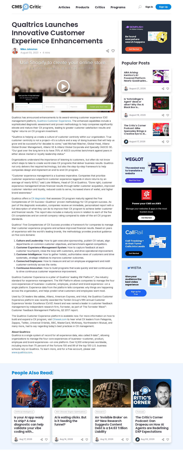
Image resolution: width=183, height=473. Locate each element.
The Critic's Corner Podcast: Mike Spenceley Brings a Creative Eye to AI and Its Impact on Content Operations (136, 132)
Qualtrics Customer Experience (54, 120)
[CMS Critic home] (27, 6)
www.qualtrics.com (22, 352)
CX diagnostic (38, 198)
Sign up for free (136, 293)
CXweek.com (59, 319)
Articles (64, 7)
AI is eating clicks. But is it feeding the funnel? (70, 421)
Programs (118, 7)
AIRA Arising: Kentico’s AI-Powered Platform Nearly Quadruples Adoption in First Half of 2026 (135, 79)
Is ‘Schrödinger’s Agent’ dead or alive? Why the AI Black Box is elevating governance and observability (134, 107)
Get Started (134, 49)
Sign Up (163, 6)
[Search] (140, 7)
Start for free (135, 180)
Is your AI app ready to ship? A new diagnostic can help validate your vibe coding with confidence (29, 426)
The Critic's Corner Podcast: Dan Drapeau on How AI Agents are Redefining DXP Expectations (151, 424)
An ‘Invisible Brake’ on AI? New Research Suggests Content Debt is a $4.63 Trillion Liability (111, 424)
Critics (100, 7)
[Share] (107, 51)
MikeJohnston (28, 49)
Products (82, 7)
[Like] (113, 51)
